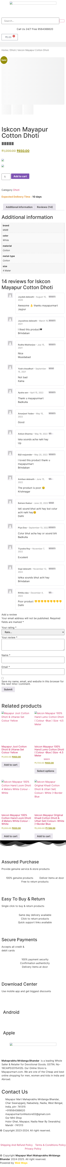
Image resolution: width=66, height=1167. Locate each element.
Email (6, 667)
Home (5, 50)
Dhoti (13, 50)
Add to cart (20, 176)
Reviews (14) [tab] (45, 207)
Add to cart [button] (10, 764)
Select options (45, 770)
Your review (9, 637)
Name (6, 655)
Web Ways (21, 1162)
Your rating (9, 627)
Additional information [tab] (19, 207)
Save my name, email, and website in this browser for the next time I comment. (33, 682)
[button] (33, 44)
